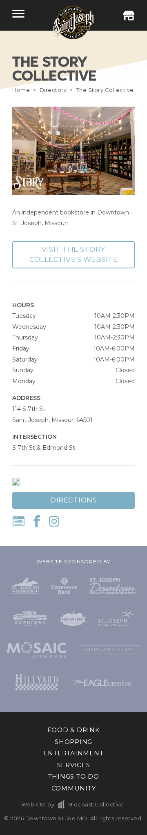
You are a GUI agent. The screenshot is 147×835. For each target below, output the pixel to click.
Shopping (73, 742)
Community (73, 788)
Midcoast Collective (95, 804)
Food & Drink (73, 730)
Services (73, 765)
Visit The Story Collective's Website (73, 254)
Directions (73, 500)
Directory (53, 90)
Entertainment (74, 753)
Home (21, 90)
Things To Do (73, 776)
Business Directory (128, 15)
